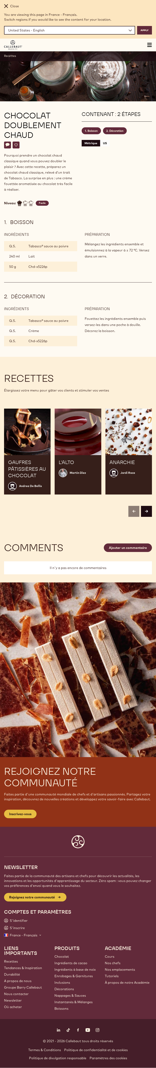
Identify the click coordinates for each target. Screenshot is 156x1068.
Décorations (64, 989)
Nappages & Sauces (70, 995)
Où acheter (13, 1007)
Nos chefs (112, 963)
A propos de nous (17, 981)
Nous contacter (16, 994)
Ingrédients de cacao (70, 963)
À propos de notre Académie (127, 982)
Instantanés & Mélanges (73, 1002)
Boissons (61, 1008)
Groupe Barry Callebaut (23, 987)
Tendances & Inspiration (23, 968)
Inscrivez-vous (20, 814)
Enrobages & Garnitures (73, 976)
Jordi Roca (127, 473)
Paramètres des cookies (108, 1058)
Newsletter (13, 1000)
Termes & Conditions (44, 1050)
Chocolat (61, 956)
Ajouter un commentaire (128, 548)
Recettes (10, 56)
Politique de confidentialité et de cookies (96, 1050)
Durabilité (12, 974)
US (105, 143)
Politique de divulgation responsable (57, 1058)
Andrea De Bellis (30, 486)
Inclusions (62, 982)
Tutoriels (112, 976)
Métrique (90, 143)
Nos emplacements (120, 969)
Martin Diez (78, 473)
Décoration (116, 130)
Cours (109, 956)
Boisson (93, 130)
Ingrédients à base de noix (75, 969)
